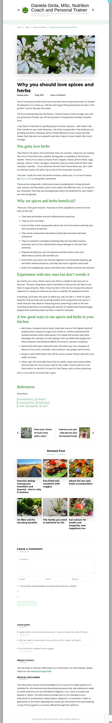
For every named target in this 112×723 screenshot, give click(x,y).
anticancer (42, 399)
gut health (40, 80)
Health (50, 80)
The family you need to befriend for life (55, 521)
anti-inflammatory (26, 399)
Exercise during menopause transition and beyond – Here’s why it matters (29, 487)
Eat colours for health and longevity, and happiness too (77, 524)
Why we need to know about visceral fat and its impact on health (50, 640)
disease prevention (25, 80)
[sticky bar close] (109, 1)
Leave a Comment (58, 95)
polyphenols (33, 406)
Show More (22, 393)
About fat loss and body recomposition (81, 482)
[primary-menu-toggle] (56, 22)
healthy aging (61, 80)
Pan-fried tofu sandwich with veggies (51, 484)
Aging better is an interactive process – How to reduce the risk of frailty (53, 632)
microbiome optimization (81, 80)
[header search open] (93, 10)
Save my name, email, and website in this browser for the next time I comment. (48, 586)
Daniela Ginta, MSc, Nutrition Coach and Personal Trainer (60, 7)
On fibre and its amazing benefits (27, 521)
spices (45, 406)
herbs (22, 406)
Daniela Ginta (22, 95)
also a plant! (26, 178)
